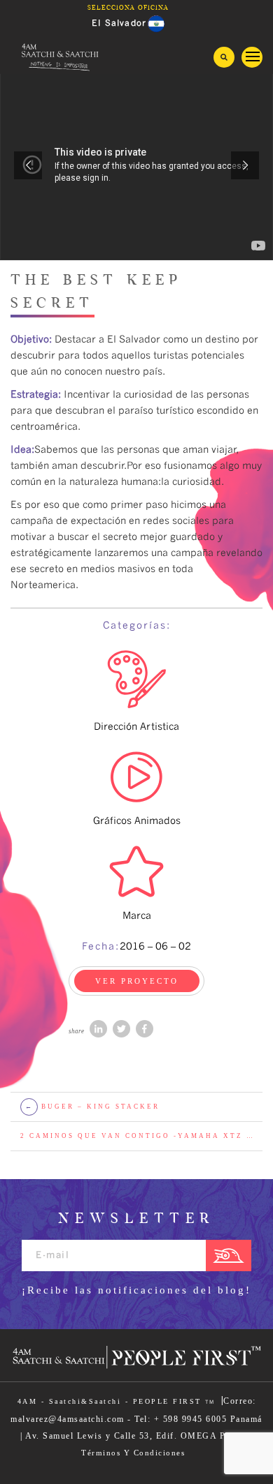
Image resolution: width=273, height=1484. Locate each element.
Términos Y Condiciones (133, 1452)
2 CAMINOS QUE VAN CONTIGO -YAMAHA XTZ (136, 1135)
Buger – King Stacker (92, 1106)
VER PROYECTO (136, 981)
